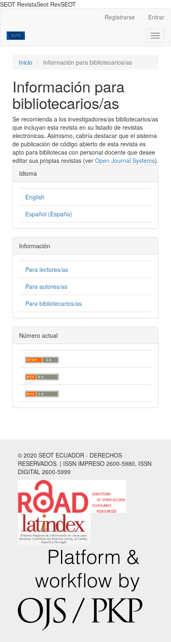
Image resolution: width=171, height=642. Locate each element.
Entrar (156, 17)
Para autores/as (46, 286)
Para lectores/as (46, 269)
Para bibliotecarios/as (53, 303)
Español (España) (48, 214)
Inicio (25, 62)
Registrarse (120, 17)
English (34, 197)
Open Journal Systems (125, 160)
